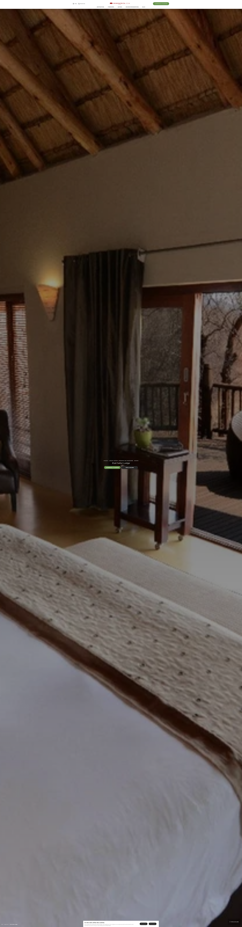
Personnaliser (152, 923)
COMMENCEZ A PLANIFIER (161, 3)
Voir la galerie (130, 467)
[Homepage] (2, 924)
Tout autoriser (143, 923)
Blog (143, 7)
